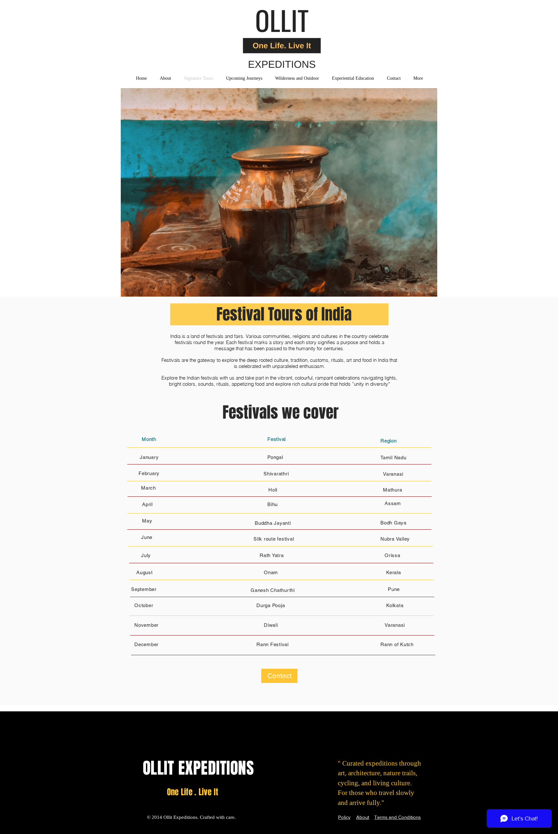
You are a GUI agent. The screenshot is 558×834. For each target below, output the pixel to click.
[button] (279, 200)
